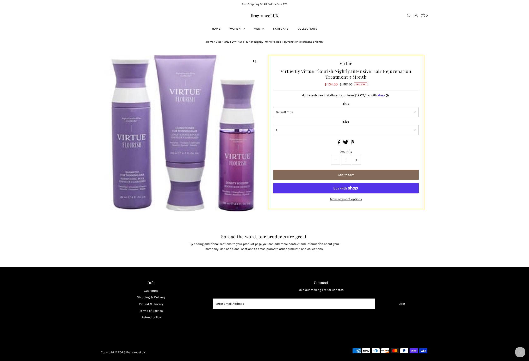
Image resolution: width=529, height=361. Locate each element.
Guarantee (151, 291)
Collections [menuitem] (307, 28)
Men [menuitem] (257, 28)
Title (346, 104)
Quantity (346, 151)
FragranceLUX (264, 15)
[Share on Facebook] (339, 143)
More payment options (346, 199)
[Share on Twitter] (346, 143)
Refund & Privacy (151, 304)
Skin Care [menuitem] (280, 28)
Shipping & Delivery (151, 297)
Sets (218, 41)
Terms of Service (151, 311)
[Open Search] (409, 15)
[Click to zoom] (254, 61)
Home (209, 41)
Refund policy (151, 317)
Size (346, 122)
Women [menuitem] (235, 28)
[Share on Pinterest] (352, 143)
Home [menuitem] (216, 28)
